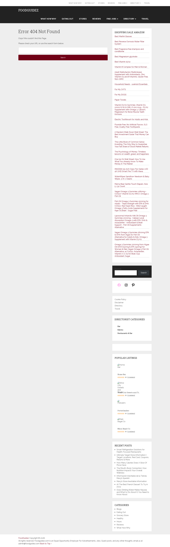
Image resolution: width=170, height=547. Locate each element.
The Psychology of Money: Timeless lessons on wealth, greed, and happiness (132, 153)
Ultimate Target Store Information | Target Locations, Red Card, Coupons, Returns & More (133, 457)
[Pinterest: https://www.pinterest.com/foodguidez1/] (133, 286)
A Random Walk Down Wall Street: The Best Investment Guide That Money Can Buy (132, 134)
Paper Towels (120, 100)
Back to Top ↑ (46, 544)
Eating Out (90, 3)
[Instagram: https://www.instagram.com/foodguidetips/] (126, 286)
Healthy (120, 518)
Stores (101, 3)
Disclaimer (119, 302)
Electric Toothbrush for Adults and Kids (131, 119)
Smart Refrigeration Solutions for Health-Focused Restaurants (131, 451)
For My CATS (120, 89)
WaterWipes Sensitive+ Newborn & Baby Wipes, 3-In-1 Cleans (132, 177)
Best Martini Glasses (123, 36)
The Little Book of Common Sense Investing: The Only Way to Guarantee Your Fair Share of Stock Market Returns (131, 144)
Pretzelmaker (123, 410)
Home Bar (121, 374)
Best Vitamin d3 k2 (122, 62)
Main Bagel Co (123, 429)
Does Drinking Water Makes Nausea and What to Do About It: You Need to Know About (133, 492)
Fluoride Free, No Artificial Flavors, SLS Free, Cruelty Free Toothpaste (131, 126)
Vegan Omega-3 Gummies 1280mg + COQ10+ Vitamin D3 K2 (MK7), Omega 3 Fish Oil (131, 193)
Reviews (111, 3)
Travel (147, 3)
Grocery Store (122, 515)
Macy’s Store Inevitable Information (132, 481)
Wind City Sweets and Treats (129, 392)
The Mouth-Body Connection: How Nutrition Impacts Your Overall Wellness (132, 470)
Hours (119, 521)
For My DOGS (120, 95)
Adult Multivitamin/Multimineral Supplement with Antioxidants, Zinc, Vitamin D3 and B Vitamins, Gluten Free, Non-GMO (131, 75)
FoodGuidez (28, 10)
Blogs (119, 509)
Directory (134, 3)
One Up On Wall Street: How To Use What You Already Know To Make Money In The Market (130, 161)
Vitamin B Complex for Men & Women (131, 67)
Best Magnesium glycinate (126, 56)
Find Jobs (122, 3)
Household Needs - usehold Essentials (131, 84)
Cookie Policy (120, 299)
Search (118, 269)
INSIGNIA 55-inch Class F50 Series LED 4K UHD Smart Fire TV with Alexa (131, 170)
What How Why (75, 3)
